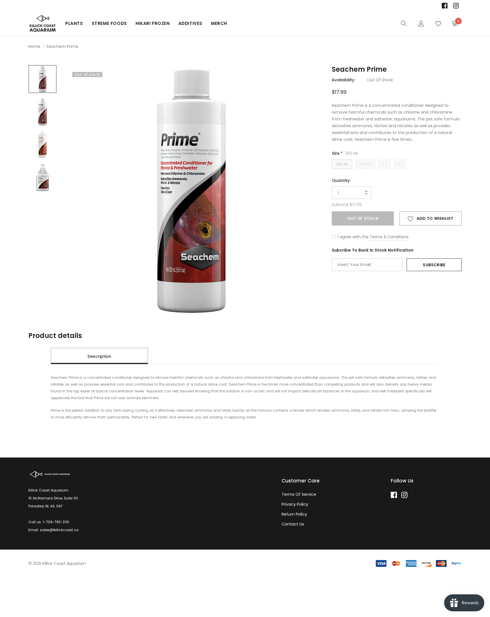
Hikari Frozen (153, 23)
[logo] (42, 23)
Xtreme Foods (109, 23)
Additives (190, 23)
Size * (345, 153)
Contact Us (293, 524)
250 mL (342, 164)
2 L (400, 164)
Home (34, 46)
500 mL (365, 164)
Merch (219, 23)
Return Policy (294, 514)
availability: (343, 80)
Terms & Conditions (389, 237)
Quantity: (341, 180)
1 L (384, 164)
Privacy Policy (295, 504)
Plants (74, 23)
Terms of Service (299, 494)
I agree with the (353, 237)
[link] (444, 5)
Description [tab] (99, 356)
